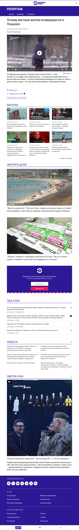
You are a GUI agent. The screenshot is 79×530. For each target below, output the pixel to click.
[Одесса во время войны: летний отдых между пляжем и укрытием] (62, 137)
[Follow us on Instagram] (22, 483)
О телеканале (11, 496)
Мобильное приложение (48, 496)
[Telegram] (40, 527)
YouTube (43, 517)
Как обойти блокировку (14, 503)
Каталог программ (13, 499)
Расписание (44, 521)
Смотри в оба (15, 376)
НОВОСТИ (12, 342)
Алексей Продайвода (14, 32)
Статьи (11, 14)
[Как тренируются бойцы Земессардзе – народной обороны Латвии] (62, 114)
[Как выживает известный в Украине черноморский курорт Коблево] (17, 114)
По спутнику (11, 521)
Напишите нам (45, 499)
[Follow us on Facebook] (9, 483)
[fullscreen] (70, 69)
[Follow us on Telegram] (26, 483)
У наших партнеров (13, 517)
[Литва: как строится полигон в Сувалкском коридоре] (39, 114)
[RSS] (31, 483)
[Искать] (61, 527)
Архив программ (45, 503)
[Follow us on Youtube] (18, 483)
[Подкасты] (35, 483)
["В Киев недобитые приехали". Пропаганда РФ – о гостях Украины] (39, 418)
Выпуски (20, 14)
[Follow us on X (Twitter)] (13, 483)
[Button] (12, 90)
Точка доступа (11, 513)
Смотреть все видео (66, 158)
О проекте (30, 14)
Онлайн (42, 513)
